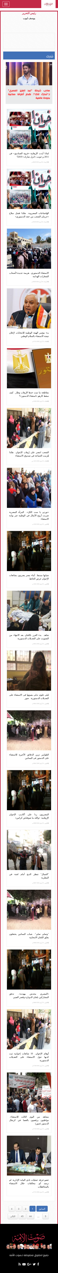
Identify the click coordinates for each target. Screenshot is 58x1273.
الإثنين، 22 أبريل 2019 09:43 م (40, 703)
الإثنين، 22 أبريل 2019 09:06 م (40, 943)
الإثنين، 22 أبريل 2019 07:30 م (40, 1129)
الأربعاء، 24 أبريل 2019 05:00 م (40, 222)
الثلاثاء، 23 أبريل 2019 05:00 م (40, 401)
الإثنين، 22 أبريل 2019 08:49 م (40, 1002)
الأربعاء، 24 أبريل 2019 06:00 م (40, 162)
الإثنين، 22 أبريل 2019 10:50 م (40, 524)
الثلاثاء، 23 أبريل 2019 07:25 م (40, 341)
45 (22, 1216)
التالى (12, 1216)
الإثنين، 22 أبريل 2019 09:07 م (40, 883)
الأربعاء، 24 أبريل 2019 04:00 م (40, 281)
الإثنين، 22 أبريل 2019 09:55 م (40, 644)
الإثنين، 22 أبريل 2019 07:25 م (40, 1192)
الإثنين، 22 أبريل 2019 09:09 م (40, 823)
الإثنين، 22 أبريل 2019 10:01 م (40, 584)
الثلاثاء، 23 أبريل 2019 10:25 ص (40, 461)
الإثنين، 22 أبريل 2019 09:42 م (40, 763)
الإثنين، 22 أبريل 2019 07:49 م (40, 1065)
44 (30, 1216)
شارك (49, 56)
